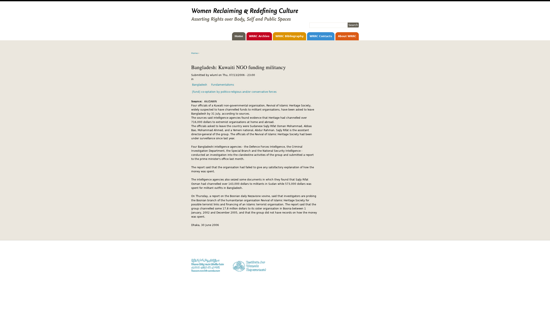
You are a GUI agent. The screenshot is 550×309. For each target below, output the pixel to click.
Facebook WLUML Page (345, 271)
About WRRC (347, 36)
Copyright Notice (349, 255)
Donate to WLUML (348, 251)
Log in (355, 267)
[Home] (244, 19)
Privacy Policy (350, 259)
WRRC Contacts (321, 36)
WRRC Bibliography (289, 36)
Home (239, 36)
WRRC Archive (259, 36)
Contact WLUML (349, 263)
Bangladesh (199, 84)
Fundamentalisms (222, 84)
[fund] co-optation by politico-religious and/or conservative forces (234, 91)
